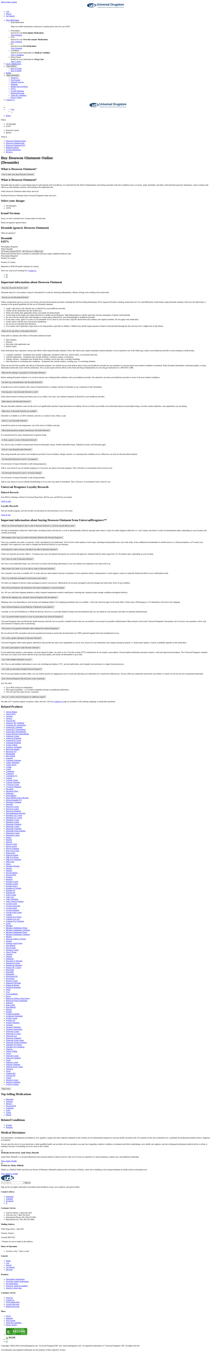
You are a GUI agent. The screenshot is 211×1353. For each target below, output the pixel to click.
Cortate (8, 767)
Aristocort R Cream (13, 740)
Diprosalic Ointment (13, 829)
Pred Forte (10, 970)
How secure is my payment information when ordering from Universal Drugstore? (30, 628)
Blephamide (10, 754)
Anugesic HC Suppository (16, 725)
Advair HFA (11, 714)
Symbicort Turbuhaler (14, 1016)
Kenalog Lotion (12, 884)
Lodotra (9, 915)
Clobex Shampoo (12, 762)
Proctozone (10, 979)
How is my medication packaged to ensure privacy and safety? (24, 578)
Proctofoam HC (12, 976)
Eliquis (8, 1115)
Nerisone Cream (12, 950)
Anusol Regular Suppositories (17, 734)
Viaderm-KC (11, 1073)
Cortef (8, 769)
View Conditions (17, 55)
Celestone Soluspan (13, 760)
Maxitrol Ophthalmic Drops (16, 932)
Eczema (9, 1125)
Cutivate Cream (12, 780)
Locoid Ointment (12, 910)
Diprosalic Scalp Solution (16, 831)
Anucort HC (11, 721)
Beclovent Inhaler (13, 749)
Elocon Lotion (11, 846)
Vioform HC (11, 1076)
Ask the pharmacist (13, 150)
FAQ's (13, 89)
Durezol (9, 842)
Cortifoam (10, 774)
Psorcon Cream (12, 981)
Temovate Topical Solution (16, 1042)
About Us (14, 78)
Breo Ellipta (10, 756)
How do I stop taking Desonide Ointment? (16, 449)
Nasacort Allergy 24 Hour (16, 939)
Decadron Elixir (12, 791)
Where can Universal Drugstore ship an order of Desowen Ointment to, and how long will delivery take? (38, 526)
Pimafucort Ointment (14, 965)
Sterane (9, 1009)
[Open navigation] (12, 112)
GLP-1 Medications (13, 64)
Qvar (8, 992)
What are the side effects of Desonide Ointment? (19, 331)
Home (8, 116)
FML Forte (10, 862)
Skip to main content (9, 2)
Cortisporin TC (12, 776)
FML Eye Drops (12, 857)
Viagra (8, 1112)
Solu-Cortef (10, 1005)
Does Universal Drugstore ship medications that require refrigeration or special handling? (33, 588)
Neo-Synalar (11, 948)
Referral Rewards (17, 93)
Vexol (8, 1071)
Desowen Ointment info (15, 143)
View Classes (16, 61)
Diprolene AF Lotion (14, 818)
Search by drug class (14, 1288)
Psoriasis (9, 1127)
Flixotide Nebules (13, 866)
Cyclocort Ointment (13, 787)
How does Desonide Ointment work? (15, 288)
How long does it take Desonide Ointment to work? (20, 392)
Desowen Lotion (12, 809)
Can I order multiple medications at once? (16, 659)
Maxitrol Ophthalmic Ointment (18, 934)
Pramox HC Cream (13, 967)
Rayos (8, 996)
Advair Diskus (11, 712)
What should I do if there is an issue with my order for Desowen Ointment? (28, 569)
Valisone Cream (12, 1062)
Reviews (9, 152)
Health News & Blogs (19, 86)
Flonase (9, 868)
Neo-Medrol (10, 945)
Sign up (27, 1183)
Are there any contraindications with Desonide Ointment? (22, 382)
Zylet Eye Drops (12, 1084)
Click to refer (6, 501)
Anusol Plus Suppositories (16, 732)
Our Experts (15, 80)
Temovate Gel (11, 1036)
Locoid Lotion (11, 908)
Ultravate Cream (12, 1056)
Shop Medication (12, 20)
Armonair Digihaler (13, 743)
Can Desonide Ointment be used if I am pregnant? (19, 459)
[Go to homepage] (105, 7)
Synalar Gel (10, 1020)
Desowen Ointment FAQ (15, 145)
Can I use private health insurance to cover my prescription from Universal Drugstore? (32, 617)
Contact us (32, 271)
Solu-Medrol (11, 1007)
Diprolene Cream (12, 820)
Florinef (9, 871)
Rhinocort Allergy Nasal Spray (18, 998)
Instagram (9, 1197)
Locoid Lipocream (13, 906)
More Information (13, 75)
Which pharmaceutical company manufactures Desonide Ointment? (26, 430)
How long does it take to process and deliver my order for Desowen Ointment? (29, 549)
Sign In (8, 1265)
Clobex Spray (11, 765)
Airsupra (9, 716)
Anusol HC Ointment (14, 727)
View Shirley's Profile (9, 1174)
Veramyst (9, 1069)
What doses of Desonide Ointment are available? (19, 411)
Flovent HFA (11, 875)
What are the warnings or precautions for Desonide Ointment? (23, 373)
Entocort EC (11, 853)
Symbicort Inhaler (13, 1014)
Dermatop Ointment (13, 802)
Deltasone (10, 793)
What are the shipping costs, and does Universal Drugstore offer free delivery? (29, 597)
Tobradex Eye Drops (14, 1045)
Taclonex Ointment (13, 1027)
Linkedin (9, 1199)
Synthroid (9, 1108)
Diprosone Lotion (13, 835)
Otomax (9, 956)
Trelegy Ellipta (11, 1051)
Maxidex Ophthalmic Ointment (18, 930)
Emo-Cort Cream (12, 851)
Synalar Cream (11, 1018)
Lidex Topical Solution (15, 901)
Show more (6, 1089)
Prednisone (10, 974)
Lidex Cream (11, 895)
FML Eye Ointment (13, 859)
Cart (7, 1263)
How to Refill (16, 71)
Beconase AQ (11, 751)
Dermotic (9, 804)
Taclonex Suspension (14, 1029)
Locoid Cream (11, 904)
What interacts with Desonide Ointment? (16, 401)
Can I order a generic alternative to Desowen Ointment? (21, 638)
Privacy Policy (16, 98)
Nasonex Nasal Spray (14, 943)
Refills (8, 73)
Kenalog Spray (11, 886)
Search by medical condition (17, 1286)
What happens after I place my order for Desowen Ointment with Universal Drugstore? (32, 537)
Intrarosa (9, 879)
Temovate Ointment (13, 1038)
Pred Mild (10, 972)
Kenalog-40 (10, 893)
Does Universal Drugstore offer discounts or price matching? (23, 679)
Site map (9, 1269)
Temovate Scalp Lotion (15, 1040)
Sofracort (9, 1003)
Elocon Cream (11, 844)
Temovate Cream (12, 1031)
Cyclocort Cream (12, 785)
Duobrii (9, 840)
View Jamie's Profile (9, 1161)
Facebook (9, 1201)
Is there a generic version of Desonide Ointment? (19, 440)
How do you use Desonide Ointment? (15, 297)
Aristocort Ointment (13, 738)
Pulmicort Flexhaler (13, 983)
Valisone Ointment (13, 1064)
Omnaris (9, 954)
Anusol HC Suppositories (16, 729)
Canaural (9, 758)
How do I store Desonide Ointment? (14, 421)
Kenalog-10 (10, 890)
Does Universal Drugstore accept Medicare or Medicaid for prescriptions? (28, 607)
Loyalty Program (17, 91)
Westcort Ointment (13, 1082)
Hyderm (9, 877)
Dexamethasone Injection (15, 813)
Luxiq (8, 923)
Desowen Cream (12, 807)
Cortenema (10, 771)
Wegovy (9, 1104)
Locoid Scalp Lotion (14, 912)
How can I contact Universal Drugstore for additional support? (23, 697)
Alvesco (9, 718)
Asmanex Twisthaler (14, 747)
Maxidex (9, 926)
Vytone (8, 1078)
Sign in (8, 14)
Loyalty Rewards (12, 1304)
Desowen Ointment (13, 811)
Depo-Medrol (11, 796)
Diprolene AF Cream (14, 815)
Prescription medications (15, 1279)
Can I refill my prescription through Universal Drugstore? (22, 669)
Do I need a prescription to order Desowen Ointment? (20, 648)
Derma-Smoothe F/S (14, 800)
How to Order (16, 68)
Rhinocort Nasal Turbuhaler (16, 1001)
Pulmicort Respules (13, 987)
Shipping (14, 84)
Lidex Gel (10, 897)
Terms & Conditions (18, 95)
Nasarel (9, 941)
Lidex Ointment (12, 899)
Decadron (9, 789)
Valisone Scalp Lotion (14, 1067)
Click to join (6, 515)
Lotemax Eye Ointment (15, 921)
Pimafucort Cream (13, 963)
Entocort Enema (12, 855)
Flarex (8, 864)
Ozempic (9, 1101)
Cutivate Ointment (13, 782)
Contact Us (10, 100)
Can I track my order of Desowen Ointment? (17, 559)
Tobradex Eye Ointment (15, 1047)
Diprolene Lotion (12, 822)
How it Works (11, 66)
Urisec (8, 1060)
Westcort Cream (12, 1080)
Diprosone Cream (13, 833)
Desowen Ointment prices (16, 141)
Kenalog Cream (12, 882)
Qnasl (8, 990)
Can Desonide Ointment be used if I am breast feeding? (21, 473)
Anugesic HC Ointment (15, 723)
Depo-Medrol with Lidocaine (17, 798)
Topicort (9, 1049)
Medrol (8, 937)
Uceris (8, 1053)
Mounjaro (9, 1099)
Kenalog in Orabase (13, 888)
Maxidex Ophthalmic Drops (16, 928)
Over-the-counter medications (17, 1281)
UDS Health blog (12, 1302)
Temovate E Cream (13, 1034)
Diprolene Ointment (13, 824)
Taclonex (9, 1025)
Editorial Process (17, 82)
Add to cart (39, 251)
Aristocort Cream (12, 736)
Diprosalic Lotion (12, 826)
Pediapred (10, 959)
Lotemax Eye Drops (13, 917)
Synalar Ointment (12, 1023)
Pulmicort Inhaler (12, 985)
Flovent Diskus (12, 873)
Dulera (8, 837)
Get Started (10, 16)
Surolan (9, 1012)
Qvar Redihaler (12, 994)
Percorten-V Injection (14, 961)
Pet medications (12, 1284)
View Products (16, 35)
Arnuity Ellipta (11, 745)
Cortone (9, 778)
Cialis (8, 1110)
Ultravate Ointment (13, 1058)
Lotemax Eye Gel (13, 919)
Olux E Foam (11, 952)
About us (9, 1298)
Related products (12, 147)
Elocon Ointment (12, 848)
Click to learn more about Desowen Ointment (18, 174)
